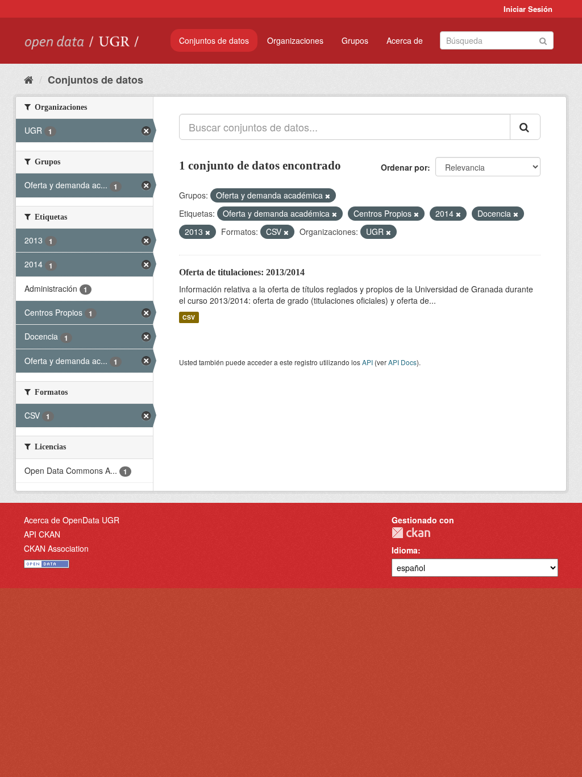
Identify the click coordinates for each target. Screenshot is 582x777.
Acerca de (404, 40)
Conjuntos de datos (214, 40)
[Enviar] (543, 39)
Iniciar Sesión (528, 8)
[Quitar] (327, 195)
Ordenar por (404, 167)
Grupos (355, 40)
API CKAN (42, 534)
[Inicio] (29, 79)
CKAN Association (56, 548)
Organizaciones (295, 40)
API (367, 362)
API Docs (402, 362)
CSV (188, 317)
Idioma (405, 550)
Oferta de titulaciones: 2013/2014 (242, 272)
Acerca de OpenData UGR (71, 520)
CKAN (411, 533)
